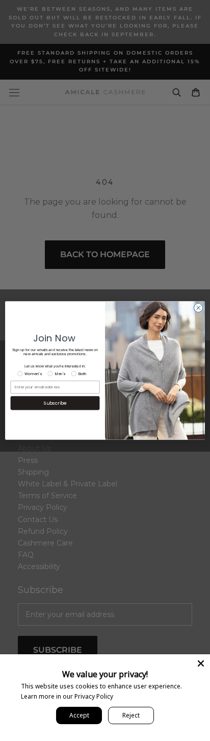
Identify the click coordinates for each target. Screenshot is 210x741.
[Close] (201, 663)
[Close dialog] (198, 307)
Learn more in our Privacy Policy (67, 696)
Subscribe (55, 403)
